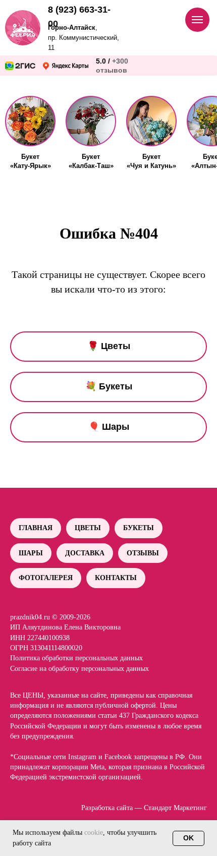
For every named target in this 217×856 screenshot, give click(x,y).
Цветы (88, 528)
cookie (93, 832)
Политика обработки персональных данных (76, 658)
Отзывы (143, 553)
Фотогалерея (46, 578)
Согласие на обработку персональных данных (79, 668)
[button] (30, 121)
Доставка (84, 553)
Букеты (138, 528)
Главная (35, 528)
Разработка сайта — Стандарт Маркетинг (144, 808)
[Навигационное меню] (197, 19)
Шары (31, 553)
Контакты (116, 578)
